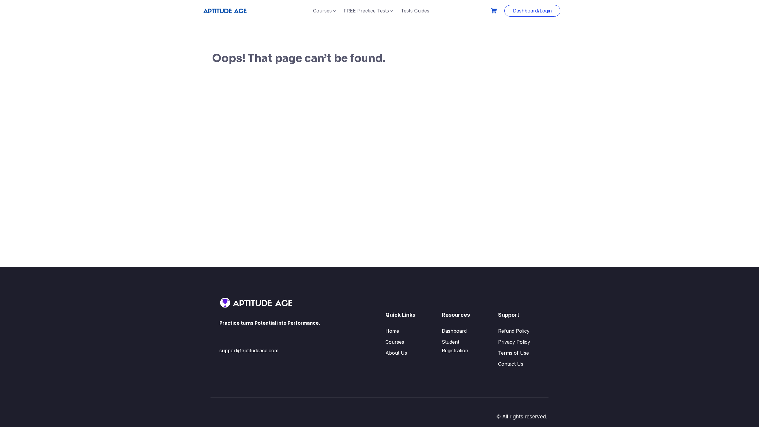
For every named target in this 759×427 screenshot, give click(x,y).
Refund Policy (514, 331)
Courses (322, 11)
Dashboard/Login (532, 11)
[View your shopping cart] (494, 11)
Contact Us (510, 364)
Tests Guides (415, 11)
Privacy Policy (514, 342)
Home (392, 331)
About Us (396, 353)
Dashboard (454, 331)
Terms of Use (513, 353)
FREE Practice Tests (366, 11)
